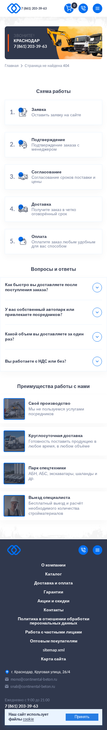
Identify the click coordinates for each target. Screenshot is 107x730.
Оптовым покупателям (53, 641)
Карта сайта (53, 659)
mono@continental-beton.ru (34, 679)
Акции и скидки (53, 601)
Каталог (53, 574)
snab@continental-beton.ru (32, 686)
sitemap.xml (53, 650)
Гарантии (53, 592)
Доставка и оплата (53, 583)
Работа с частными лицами (53, 632)
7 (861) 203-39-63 (34, 8)
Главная (12, 66)
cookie (28, 719)
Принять (82, 717)
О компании (53, 565)
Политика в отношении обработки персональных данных (53, 621)
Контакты (54, 610)
